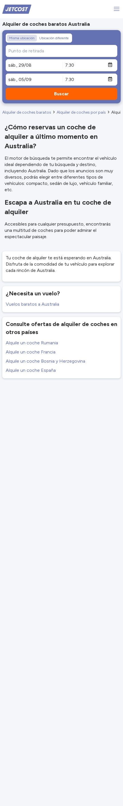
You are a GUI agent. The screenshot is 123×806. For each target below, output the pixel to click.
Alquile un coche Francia (30, 352)
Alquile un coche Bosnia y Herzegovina (45, 361)
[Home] (16, 8)
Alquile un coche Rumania (32, 342)
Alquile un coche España (31, 370)
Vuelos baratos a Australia (32, 304)
